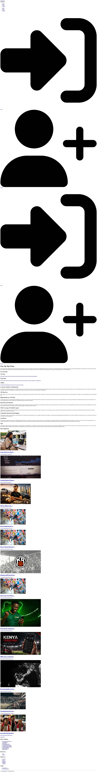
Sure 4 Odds (20, 376)
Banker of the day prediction (7, 745)
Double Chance (7, 376)
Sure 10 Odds (29, 376)
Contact (3, 6)
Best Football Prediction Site (7, 741)
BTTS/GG (2, 380)
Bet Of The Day (11, 384)
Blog (3, 4)
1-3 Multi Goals (32, 380)
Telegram (3, 761)
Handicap (7, 384)
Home (3, 3)
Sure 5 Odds (24, 376)
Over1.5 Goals (12, 380)
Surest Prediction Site (5, 744)
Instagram (4, 760)
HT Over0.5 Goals (7, 380)
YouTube (3, 763)
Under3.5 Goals (27, 380)
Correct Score (17, 384)
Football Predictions (5, 747)
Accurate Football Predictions (7, 746)
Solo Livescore (4, 749)
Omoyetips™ (5, 771)
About (3, 5)
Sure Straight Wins (34, 376)
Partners (3, 754)
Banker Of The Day (5, 748)
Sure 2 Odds (12, 376)
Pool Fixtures (21, 384)
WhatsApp (4, 762)
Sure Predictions (5, 742)
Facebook (4, 759)
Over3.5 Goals (22, 380)
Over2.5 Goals (17, 380)
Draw (3, 376)
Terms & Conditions (5, 768)
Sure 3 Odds (16, 376)
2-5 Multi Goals (38, 380)
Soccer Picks (4, 743)
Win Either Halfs (3, 384)
